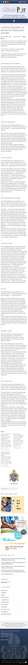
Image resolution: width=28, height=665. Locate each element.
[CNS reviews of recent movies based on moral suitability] (19, 441)
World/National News (6, 614)
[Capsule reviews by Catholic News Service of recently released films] (7, 441)
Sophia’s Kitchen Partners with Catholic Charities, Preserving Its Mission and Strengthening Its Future (13, 571)
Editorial (3, 595)
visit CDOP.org (14, 483)
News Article (4, 607)
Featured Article (5, 597)
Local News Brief (5, 602)
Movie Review (4, 604)
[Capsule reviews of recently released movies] (7, 459)
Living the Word (4, 600)
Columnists (3, 592)
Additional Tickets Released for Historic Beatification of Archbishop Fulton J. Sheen (13, 559)
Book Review (4, 590)
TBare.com (22, 662)
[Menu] (14, 20)
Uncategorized (4, 611)
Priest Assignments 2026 (7, 574)
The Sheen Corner (5, 609)
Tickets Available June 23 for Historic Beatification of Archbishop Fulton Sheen (13, 563)
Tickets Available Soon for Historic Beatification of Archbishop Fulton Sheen (12, 567)
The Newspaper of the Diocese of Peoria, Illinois (14, 16)
